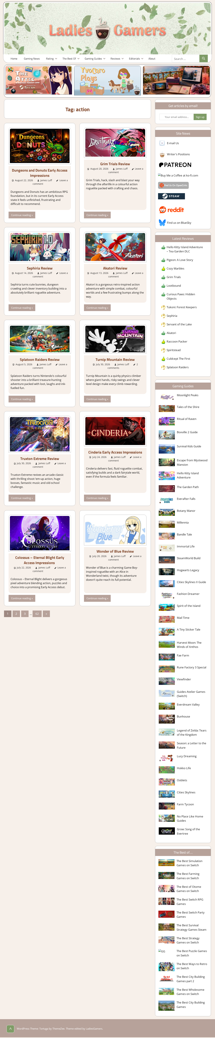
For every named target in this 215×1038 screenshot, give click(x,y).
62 (37, 614)
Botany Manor (186, 511)
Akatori (171, 333)
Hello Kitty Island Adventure (188, 475)
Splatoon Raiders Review (40, 359)
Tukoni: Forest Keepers (182, 307)
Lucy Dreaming (187, 756)
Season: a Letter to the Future (191, 745)
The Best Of (69, 59)
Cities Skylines (186, 792)
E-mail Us (173, 143)
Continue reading (21, 215)
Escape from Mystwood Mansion (192, 462)
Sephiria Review (40, 268)
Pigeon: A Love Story (180, 260)
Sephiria (172, 316)
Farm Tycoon (185, 804)
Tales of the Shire (188, 407)
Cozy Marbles (175, 268)
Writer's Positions (178, 154)
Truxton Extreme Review (39, 458)
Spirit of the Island (188, 606)
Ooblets (182, 780)
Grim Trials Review (115, 164)
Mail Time (183, 618)
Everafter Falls (186, 499)
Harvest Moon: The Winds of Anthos (189, 645)
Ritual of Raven (186, 419)
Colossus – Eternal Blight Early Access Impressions (39, 560)
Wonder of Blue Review (115, 551)
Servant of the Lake (179, 324)
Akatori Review (115, 268)
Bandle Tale (184, 534)
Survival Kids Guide (189, 446)
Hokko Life (184, 768)
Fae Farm (183, 655)
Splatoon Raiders (178, 367)
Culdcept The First (178, 359)
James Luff (46, 180)
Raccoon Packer (177, 341)
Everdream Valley (188, 704)
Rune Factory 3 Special (191, 667)
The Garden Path (188, 487)
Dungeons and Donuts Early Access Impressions (39, 172)
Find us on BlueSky (179, 223)
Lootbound (174, 286)
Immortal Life (186, 546)
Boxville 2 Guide (187, 432)
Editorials (134, 59)
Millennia (183, 522)
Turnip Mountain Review (115, 359)
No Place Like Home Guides (190, 818)
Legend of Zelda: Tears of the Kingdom (191, 732)
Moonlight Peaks (187, 395)
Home (14, 59)
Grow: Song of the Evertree (188, 831)
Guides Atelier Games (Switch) (191, 694)
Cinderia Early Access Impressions (115, 452)
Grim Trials (174, 277)
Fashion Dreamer (188, 594)
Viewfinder (184, 679)
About (151, 59)
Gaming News (32, 59)
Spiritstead (174, 350)
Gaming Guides (93, 59)
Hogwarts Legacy (188, 570)
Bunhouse (183, 716)
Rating (50, 59)
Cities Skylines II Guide (191, 582)
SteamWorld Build (188, 558)
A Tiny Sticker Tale (188, 629)
